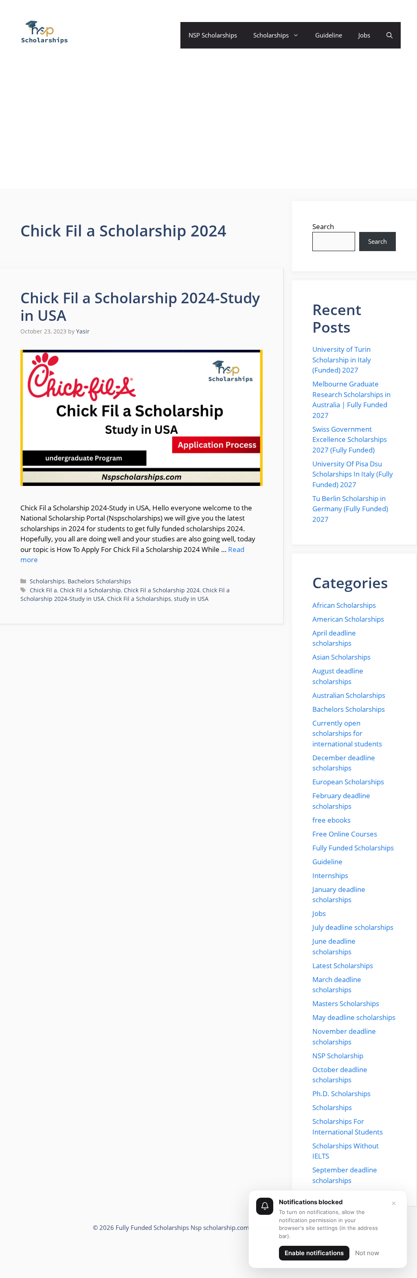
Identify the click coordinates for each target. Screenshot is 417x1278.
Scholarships (271, 35)
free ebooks (331, 820)
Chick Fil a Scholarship (90, 590)
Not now (367, 1253)
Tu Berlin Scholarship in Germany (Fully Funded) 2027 (350, 509)
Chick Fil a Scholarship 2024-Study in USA (140, 306)
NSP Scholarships (213, 35)
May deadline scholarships (353, 1017)
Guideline (328, 35)
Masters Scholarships (345, 1003)
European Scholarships (348, 781)
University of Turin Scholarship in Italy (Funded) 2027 (341, 359)
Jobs (364, 35)
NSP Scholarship (337, 1055)
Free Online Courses (344, 834)
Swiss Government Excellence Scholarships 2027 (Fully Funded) (349, 439)
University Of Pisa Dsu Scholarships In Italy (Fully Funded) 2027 (352, 474)
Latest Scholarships (342, 965)
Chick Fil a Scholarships (139, 599)
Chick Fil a (43, 590)
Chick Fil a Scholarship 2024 (162, 590)
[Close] (393, 1203)
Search (323, 226)
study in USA (191, 599)
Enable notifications (314, 1253)
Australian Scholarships (348, 695)
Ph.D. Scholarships (341, 1093)
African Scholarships (344, 605)
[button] (389, 35)
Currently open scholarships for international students (347, 733)
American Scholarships (348, 619)
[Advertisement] (208, 132)
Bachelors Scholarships (99, 581)
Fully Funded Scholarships (353, 847)
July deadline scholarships (352, 927)
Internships (330, 875)
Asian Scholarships (341, 657)
